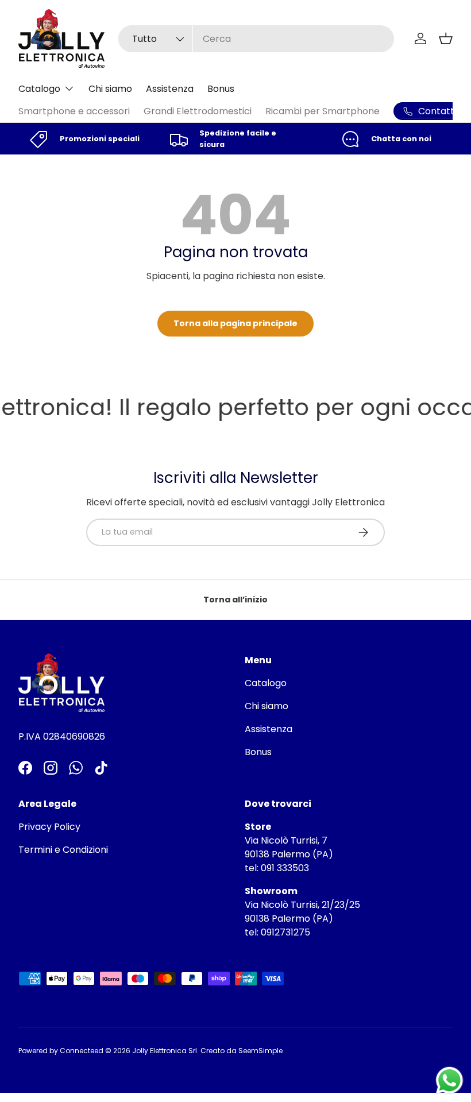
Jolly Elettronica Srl (164, 1050)
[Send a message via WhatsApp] (449, 1080)
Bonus (220, 88)
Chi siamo (110, 88)
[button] (445, 38)
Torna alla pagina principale (235, 323)
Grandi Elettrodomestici (198, 111)
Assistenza (170, 88)
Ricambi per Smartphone (322, 111)
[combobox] (255, 38)
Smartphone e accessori (74, 111)
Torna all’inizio (235, 599)
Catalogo (266, 683)
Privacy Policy (49, 826)
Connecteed (81, 1050)
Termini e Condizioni (63, 849)
